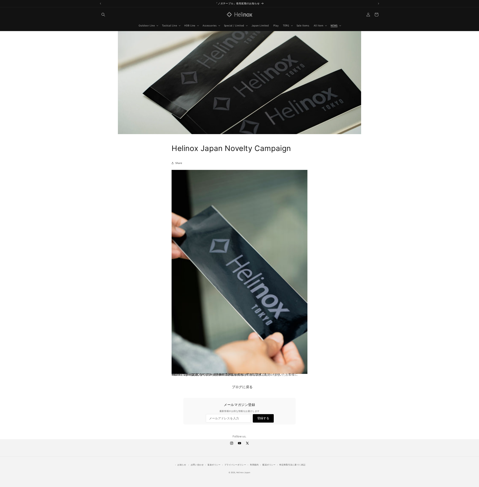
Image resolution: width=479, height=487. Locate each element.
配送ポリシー (269, 464)
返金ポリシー (214, 464)
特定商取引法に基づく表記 (292, 464)
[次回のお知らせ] (378, 3)
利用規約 (254, 464)
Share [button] (178, 162)
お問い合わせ (197, 464)
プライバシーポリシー (235, 464)
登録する (263, 418)
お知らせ (181, 464)
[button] (103, 14)
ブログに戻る (242, 387)
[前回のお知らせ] (100, 3)
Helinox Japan (243, 472)
